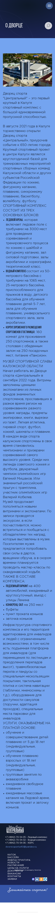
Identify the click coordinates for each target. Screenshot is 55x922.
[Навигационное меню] (49, 6)
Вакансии (14, 874)
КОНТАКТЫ (14, 876)
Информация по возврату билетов (28, 870)
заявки (12, 879)
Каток (11, 855)
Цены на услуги (18, 868)
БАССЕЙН (13, 857)
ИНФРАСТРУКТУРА (18, 860)
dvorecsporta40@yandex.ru (21, 847)
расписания (15, 865)
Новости (13, 863)
